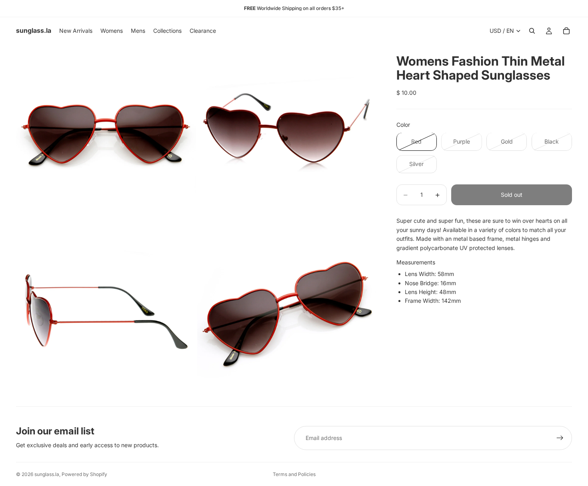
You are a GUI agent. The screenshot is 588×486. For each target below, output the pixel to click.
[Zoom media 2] (287, 134)
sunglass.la (46, 474)
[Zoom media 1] (106, 134)
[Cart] (566, 31)
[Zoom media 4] (287, 316)
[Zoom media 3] (106, 316)
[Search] (532, 31)
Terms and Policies (294, 474)
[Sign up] (560, 438)
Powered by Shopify (84, 474)
